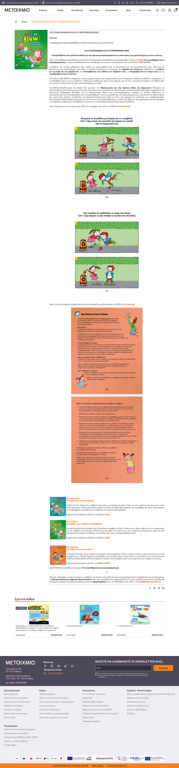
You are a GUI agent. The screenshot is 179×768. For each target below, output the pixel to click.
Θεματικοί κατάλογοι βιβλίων (95, 705)
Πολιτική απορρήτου (117, 765)
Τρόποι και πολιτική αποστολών (53, 698)
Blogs (24, 21)
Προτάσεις (94, 10)
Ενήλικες (43, 10)
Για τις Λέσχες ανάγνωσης (94, 694)
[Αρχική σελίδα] (16, 21)
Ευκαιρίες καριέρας (12, 709)
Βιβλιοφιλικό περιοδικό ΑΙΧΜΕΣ (97, 709)
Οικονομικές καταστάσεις (15, 713)
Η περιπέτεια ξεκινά (74, 626)
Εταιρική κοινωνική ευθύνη (16, 698)
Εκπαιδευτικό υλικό (136, 702)
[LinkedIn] (123, 3)
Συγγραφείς (111, 10)
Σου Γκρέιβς (137, 60)
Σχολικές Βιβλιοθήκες (137, 709)
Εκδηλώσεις (145, 10)
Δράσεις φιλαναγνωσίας (138, 698)
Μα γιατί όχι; (125, 106)
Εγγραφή (163, 668)
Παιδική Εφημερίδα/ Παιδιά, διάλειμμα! (100, 713)
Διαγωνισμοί (21, 608)
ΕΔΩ (108, 514)
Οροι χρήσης (98, 765)
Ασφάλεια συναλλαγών (49, 709)
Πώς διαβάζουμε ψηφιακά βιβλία (54, 713)
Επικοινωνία (9, 717)
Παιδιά (60, 10)
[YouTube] (131, 3)
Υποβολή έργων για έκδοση (16, 733)
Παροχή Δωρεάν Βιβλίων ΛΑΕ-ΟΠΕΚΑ (21, 737)
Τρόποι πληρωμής (47, 694)
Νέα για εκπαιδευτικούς (138, 705)
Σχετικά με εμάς (11, 694)
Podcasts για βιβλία (91, 721)
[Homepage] (17, 10)
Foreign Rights (10, 745)
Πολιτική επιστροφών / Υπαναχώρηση (56, 702)
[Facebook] (115, 3)
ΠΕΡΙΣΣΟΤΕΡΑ (56, 635)
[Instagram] (119, 3)
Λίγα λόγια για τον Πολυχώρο (17, 702)
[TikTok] (127, 3)
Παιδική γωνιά (34, 608)
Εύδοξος (131, 713)
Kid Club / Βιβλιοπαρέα (92, 702)
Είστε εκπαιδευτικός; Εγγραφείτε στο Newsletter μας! (151, 694)
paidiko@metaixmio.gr (150, 581)
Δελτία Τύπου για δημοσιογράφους (19, 729)
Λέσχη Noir (87, 698)
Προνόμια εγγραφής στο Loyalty (53, 717)
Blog (128, 10)
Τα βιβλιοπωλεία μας (13, 705)
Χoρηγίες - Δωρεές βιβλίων (16, 741)
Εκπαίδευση (77, 10)
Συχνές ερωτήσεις (47, 705)
